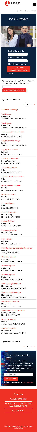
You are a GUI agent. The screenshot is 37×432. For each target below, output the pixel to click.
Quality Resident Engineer (11, 185)
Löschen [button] (10, 74)
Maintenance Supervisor (10, 301)
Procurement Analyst (9, 230)
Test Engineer (6, 114)
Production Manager (8, 212)
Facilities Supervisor (8, 328)
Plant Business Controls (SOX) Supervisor (16, 248)
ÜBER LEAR (18, 394)
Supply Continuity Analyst (10, 141)
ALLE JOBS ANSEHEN (18, 399)
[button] (31, 5)
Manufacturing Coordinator (11, 284)
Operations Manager (8, 257)
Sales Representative (9, 167)
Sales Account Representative (12, 176)
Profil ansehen (30, 11)
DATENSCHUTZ (18, 410)
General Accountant (8, 319)
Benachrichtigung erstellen (15, 90)
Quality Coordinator (8, 194)
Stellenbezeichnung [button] (9, 110)
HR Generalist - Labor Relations (13, 310)
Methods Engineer (8, 266)
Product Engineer (7, 221)
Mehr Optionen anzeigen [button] (17, 64)
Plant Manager (6, 239)
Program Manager (8, 203)
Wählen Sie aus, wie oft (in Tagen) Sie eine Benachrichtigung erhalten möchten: (18, 82)
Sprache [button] (19, 11)
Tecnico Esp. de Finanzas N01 (12, 132)
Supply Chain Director (9, 150)
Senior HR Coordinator (9, 159)
